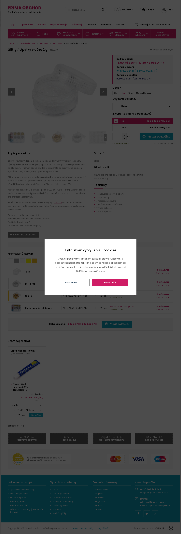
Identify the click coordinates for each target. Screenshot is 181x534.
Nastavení (71, 282)
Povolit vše (110, 282)
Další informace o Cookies (90, 271)
